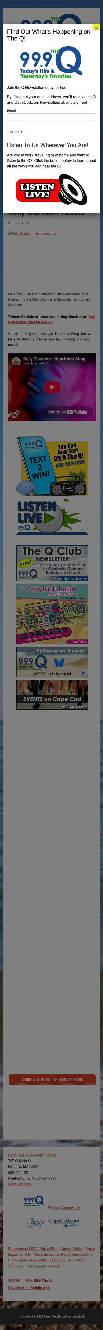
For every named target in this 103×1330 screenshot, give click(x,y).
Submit (16, 132)
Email (11, 111)
